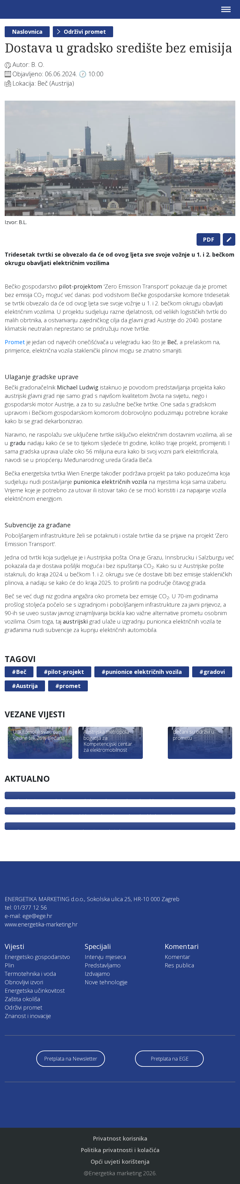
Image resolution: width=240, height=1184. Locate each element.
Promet (15, 342)
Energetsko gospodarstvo (37, 957)
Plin (9, 965)
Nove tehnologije (106, 982)
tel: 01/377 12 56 (26, 907)
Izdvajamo (97, 973)
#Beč (19, 671)
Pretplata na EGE (169, 1058)
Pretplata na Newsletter (70, 1058)
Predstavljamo (103, 965)
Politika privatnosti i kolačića (120, 1150)
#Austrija (25, 686)
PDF (208, 239)
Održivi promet (85, 31)
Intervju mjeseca (105, 957)
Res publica (179, 965)
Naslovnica (27, 31)
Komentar (177, 957)
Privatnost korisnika (120, 1138)
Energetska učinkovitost (35, 990)
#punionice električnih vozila (142, 671)
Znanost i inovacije (28, 1016)
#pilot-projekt (64, 671)
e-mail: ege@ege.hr (28, 916)
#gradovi (212, 671)
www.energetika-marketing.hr (41, 924)
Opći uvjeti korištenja (120, 1161)
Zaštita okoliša (22, 999)
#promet (68, 686)
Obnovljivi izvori (24, 982)
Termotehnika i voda (30, 973)
